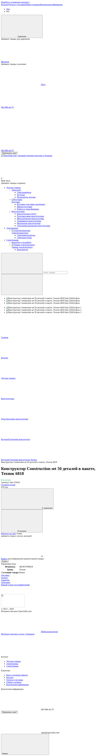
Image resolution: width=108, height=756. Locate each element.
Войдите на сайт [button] (8, 533)
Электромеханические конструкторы (33, 226)
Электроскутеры (24, 238)
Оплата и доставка (16, 4)
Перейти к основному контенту (15, 2)
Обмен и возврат (32, 4)
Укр (8, 9)
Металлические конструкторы (30, 218)
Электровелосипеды (26, 235)
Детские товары (13, 187)
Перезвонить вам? (9, 153)
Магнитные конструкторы (29, 223)
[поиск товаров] (22, 263)
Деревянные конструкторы (29, 221)
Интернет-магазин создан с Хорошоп (18, 634)
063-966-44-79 (7, 107)
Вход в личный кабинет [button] (17, 675)
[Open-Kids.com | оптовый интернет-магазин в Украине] (13, 606)
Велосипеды (22, 249)
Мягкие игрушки (24, 207)
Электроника (12, 228)
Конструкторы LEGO (26, 214)
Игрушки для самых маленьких (31, 204)
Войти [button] (4, 559)
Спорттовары (12, 240)
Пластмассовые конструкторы (30, 216)
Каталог (4, 4)
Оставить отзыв (8, 485)
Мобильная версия (49, 632)
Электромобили (24, 192)
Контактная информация (51, 4)
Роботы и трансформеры (28, 209)
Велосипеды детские (26, 197)
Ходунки (21, 195)
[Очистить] (22, 284)
